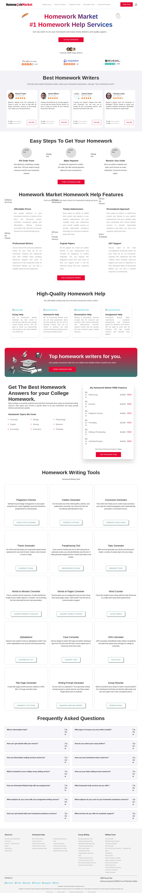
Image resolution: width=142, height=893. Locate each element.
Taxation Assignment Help (85, 846)
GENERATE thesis (26, 568)
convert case (71, 660)
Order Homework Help (71, 182)
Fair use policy (92, 892)
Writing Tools (8, 851)
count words (116, 614)
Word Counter (109, 855)
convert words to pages (71, 614)
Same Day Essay (37, 841)
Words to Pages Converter (112, 858)
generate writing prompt (71, 705)
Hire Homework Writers (71, 278)
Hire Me (31, 122)
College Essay (46, 4)
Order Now (127, 4)
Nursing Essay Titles (84, 851)
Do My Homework (71, 40)
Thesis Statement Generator (113, 867)
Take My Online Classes (39, 846)
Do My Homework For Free (86, 860)
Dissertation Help (88, 4)
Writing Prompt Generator (112, 841)
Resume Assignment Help (39, 848)
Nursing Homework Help (85, 841)
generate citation (71, 522)
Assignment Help (74, 4)
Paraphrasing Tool (110, 865)
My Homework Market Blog (12, 839)
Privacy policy (61, 892)
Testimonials (8, 848)
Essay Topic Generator (111, 862)
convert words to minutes (26, 614)
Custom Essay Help (58, 843)
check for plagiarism (26, 522)
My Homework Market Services (87, 862)
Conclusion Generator (111, 870)
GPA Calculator (109, 846)
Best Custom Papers (38, 839)
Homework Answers (104, 4)
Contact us (8, 841)
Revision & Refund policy (76, 892)
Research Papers (60, 4)
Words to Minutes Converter (113, 860)
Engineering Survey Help (60, 851)
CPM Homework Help (38, 843)
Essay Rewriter (109, 839)
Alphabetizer (108, 853)
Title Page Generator (111, 843)
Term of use (49, 892)
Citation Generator (110, 872)
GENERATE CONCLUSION (115, 522)
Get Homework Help (108, 454)
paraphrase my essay (71, 568)
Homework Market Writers (85, 865)
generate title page (26, 705)
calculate (115, 660)
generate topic (116, 568)
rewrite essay (116, 705)
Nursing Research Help (60, 848)
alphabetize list (26, 660)
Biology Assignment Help (85, 839)
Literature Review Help (59, 846)
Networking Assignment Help (86, 843)
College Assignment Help (85, 858)
